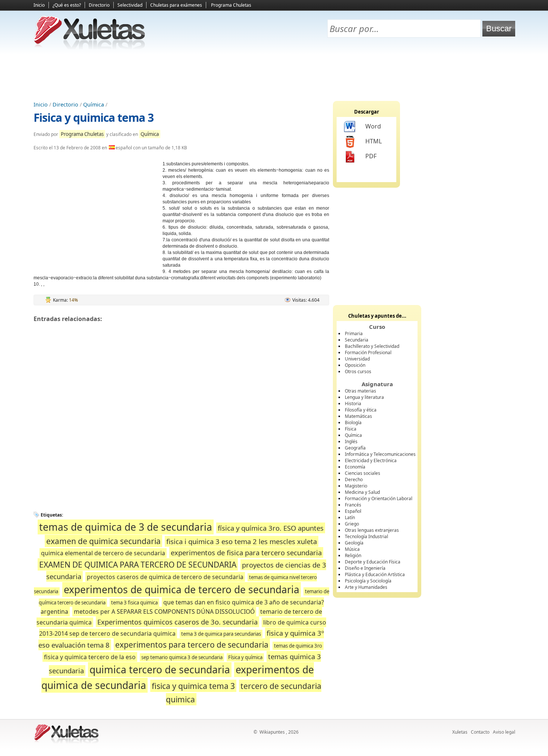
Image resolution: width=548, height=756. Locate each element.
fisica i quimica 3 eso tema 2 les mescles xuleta (241, 541)
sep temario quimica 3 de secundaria (182, 657)
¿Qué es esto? (67, 5)
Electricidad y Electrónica (371, 460)
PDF (371, 156)
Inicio (39, 5)
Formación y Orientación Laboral (378, 498)
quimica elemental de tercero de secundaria (103, 553)
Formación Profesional (368, 352)
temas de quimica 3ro (298, 645)
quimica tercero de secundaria (159, 669)
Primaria (354, 333)
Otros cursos (358, 371)
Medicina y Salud (362, 492)
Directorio (99, 5)
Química (93, 104)
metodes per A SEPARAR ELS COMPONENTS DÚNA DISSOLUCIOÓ (164, 611)
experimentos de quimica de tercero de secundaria (181, 589)
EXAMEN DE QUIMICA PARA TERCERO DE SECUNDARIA (137, 564)
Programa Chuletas (231, 5)
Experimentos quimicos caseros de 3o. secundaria (177, 621)
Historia (353, 403)
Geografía (355, 448)
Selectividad (129, 5)
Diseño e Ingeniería (365, 568)
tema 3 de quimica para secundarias (221, 633)
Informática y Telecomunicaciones (380, 454)
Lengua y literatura (364, 397)
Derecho (354, 479)
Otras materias (360, 391)
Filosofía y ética (361, 410)
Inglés (351, 441)
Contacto (480, 732)
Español (353, 511)
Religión (353, 555)
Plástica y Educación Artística (375, 574)
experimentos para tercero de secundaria (191, 644)
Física (350, 429)
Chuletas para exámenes (176, 5)
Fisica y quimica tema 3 (94, 117)
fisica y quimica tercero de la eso (90, 657)
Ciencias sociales (362, 473)
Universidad (357, 359)
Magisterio (356, 486)
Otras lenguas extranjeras (372, 530)
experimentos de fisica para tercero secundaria (246, 552)
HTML (373, 141)
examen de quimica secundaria (103, 541)
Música (352, 549)
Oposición (355, 365)
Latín (350, 517)
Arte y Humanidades (366, 587)
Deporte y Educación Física (372, 562)
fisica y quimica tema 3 (193, 685)
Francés (353, 505)
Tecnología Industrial (366, 536)
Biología (353, 422)
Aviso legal (504, 732)
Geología (354, 543)
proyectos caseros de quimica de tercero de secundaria (165, 577)
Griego (352, 524)
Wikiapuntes (272, 732)
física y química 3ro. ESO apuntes (271, 528)
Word (373, 126)
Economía (355, 467)
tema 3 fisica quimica (134, 602)
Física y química (245, 657)
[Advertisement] (274, 74)
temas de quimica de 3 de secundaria (125, 527)
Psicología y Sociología (368, 581)
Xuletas (459, 732)
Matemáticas (358, 416)
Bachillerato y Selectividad (372, 346)
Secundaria (356, 340)
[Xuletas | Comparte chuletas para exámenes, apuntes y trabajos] (89, 47)
